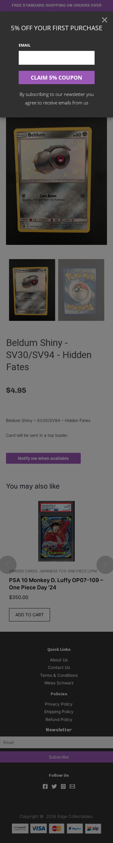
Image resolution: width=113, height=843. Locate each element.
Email (24, 45)
